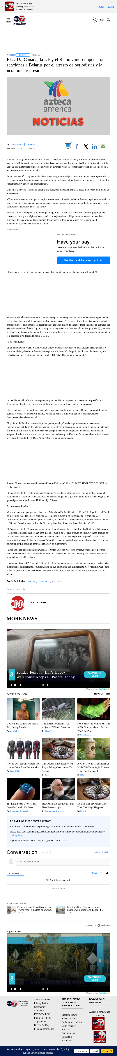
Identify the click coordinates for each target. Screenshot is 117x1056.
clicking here (16, 835)
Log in (97, 852)
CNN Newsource (16, 144)
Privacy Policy (41, 1003)
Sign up (105, 852)
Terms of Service (42, 999)
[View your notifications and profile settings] (107, 873)
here (65, 840)
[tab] (15, 873)
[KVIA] (23, 19)
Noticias (31, 581)
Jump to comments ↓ (17, 589)
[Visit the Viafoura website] (103, 925)
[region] (58, 888)
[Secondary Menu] (11, 19)
